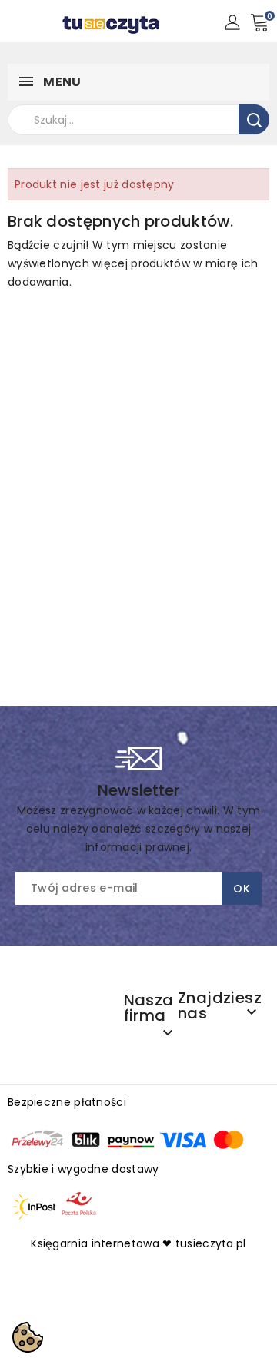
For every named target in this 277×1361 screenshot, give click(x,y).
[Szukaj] (254, 119)
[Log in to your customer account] (232, 21)
